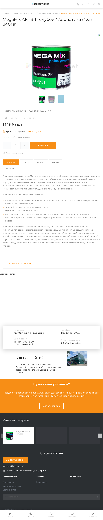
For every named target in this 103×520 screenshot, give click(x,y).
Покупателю (10, 476)
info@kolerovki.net (71, 343)
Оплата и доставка (12, 486)
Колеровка (41, 482)
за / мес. (33, 131)
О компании (8, 482)
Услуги (40, 476)
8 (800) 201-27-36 (70, 333)
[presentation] (3, 436)
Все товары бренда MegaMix (19, 263)
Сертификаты (9, 490)
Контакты (75, 476)
